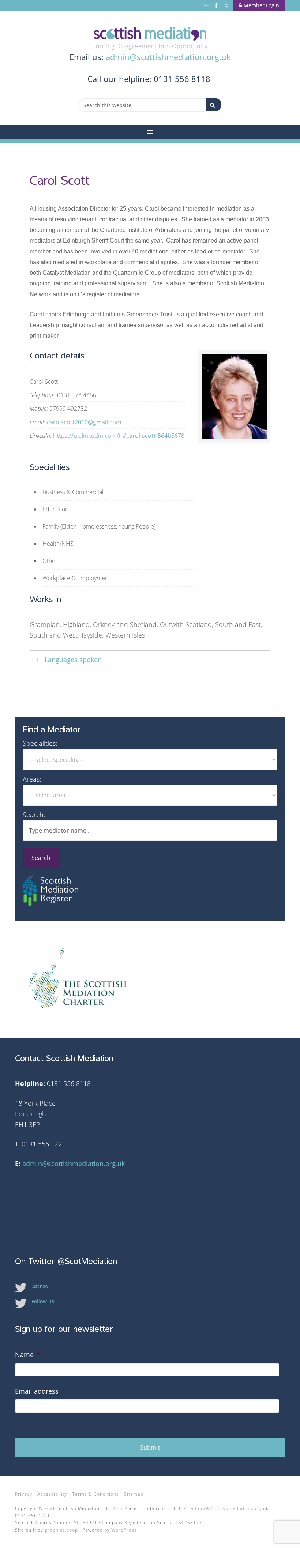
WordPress (124, 1530)
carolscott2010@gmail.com (84, 422)
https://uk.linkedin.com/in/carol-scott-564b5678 (118, 436)
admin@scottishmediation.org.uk (168, 56)
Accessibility (52, 1494)
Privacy (23, 1494)
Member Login (261, 5)
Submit (150, 1447)
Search (40, 858)
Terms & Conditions (95, 1494)
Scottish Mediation (150, 34)
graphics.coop (61, 1530)
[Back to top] (279, 1527)
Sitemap (133, 1494)
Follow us (42, 1301)
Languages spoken (73, 659)
